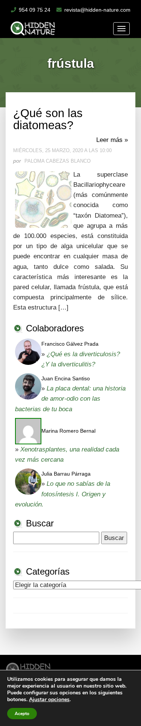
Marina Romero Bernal (68, 431)
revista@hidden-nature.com (97, 10)
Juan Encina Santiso (65, 378)
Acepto (22, 714)
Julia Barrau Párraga (66, 474)
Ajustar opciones (49, 699)
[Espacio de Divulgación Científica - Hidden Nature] (28, 667)
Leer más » (112, 139)
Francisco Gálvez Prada (70, 344)
